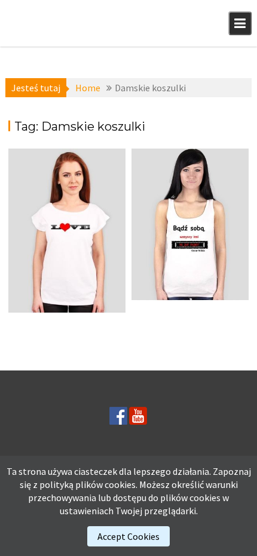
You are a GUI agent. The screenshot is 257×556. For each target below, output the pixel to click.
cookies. (121, 484)
